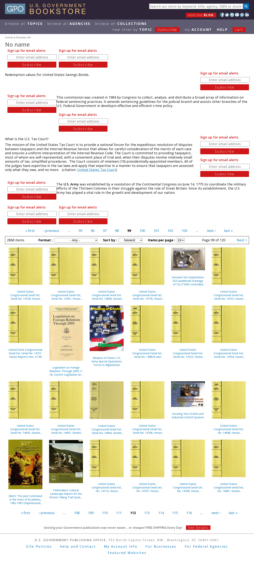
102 (170, 230)
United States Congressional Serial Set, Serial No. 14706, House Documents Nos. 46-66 (147, 429)
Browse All (24, 23)
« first (30, 230)
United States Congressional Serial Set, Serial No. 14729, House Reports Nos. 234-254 (25, 295)
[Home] (47, 13)
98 (117, 230)
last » (228, 230)
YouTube (237, 15)
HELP (222, 29)
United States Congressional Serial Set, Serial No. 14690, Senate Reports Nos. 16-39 (107, 295)
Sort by (109, 240)
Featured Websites (127, 552)
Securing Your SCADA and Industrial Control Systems (188, 415)
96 (92, 230)
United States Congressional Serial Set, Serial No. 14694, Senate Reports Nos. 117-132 (107, 429)
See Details (198, 528)
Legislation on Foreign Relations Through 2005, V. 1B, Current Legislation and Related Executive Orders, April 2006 (66, 371)
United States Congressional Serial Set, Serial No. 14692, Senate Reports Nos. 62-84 (25, 429)
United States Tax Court (96, 169)
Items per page (161, 240)
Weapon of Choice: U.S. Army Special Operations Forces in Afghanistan (107, 361)
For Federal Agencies (206, 546)
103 (184, 230)
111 (119, 513)
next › (211, 230)
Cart (239, 29)
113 (147, 513)
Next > (242, 240)
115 (175, 513)
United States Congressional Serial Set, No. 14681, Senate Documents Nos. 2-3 (229, 487)
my (198, 29)
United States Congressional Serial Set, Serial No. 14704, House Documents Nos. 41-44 (229, 353)
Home (9, 37)
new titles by (144, 29)
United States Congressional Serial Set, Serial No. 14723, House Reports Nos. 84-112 (229, 295)
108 (77, 513)
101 (156, 230)
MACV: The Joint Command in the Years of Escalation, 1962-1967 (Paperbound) (25, 499)
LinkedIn (247, 15)
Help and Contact (78, 546)
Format (45, 240)
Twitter (227, 15)
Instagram (232, 15)
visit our (201, 15)
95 (80, 230)
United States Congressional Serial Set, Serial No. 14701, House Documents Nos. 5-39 (66, 295)
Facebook (222, 15)
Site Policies (39, 546)
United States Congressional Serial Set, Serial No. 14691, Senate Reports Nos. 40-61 (66, 429)
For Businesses (160, 546)
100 (142, 230)
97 (105, 230)
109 (91, 513)
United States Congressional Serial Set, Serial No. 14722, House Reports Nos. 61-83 (188, 353)
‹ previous (51, 230)
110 (105, 513)
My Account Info (120, 546)
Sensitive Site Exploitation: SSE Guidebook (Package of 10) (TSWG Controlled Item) (188, 281)
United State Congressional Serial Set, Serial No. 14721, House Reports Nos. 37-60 (25, 353)
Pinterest (242, 15)
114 (161, 513)
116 (189, 513)
